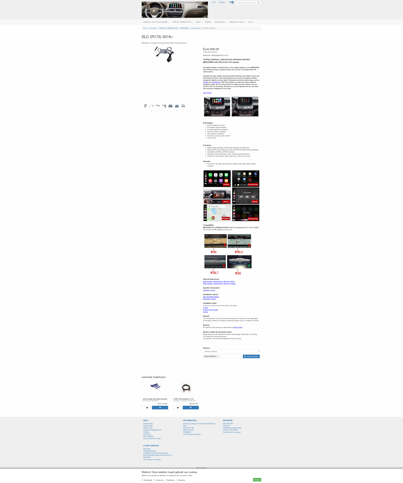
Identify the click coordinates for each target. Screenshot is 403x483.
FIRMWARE (187, 432)
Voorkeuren (159, 480)
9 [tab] (177, 111)
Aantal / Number (210, 356)
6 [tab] (167, 111)
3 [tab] (158, 111)
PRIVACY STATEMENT (230, 430)
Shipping (206, 348)
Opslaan (257, 480)
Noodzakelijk (148, 480)
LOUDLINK (146, 434)
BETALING (146, 449)
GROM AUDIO (148, 424)
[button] (222, 2)
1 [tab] (152, 111)
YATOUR (146, 432)
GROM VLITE (147, 428)
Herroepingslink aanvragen (152, 438)
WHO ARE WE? (228, 424)
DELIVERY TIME (188, 428)
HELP (185, 426)
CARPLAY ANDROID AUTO (152, 430)
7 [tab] (170, 111)
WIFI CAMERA (148, 436)
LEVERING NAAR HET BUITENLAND (155, 453)
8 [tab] (174, 111)
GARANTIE (147, 457)
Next (186, 107)
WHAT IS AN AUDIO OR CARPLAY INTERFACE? (199, 424)
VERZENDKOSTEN (149, 451)
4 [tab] (161, 111)
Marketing (181, 480)
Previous (143, 107)
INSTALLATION (188, 430)
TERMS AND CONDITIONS (232, 428)
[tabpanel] (164, 106)
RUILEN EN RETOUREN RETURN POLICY (157, 455)
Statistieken (171, 480)
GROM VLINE (147, 426)
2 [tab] (155, 111)
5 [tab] (164, 111)
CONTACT (226, 426)
